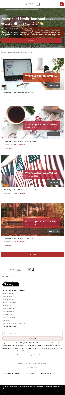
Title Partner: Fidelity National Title (13, 323)
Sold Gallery (6, 320)
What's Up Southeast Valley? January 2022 (19, 93)
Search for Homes (8, 293)
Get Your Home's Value (9, 302)
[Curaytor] (10, 286)
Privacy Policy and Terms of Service (16, 351)
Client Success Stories (9, 299)
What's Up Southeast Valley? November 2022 (20, 190)
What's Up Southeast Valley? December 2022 (20, 141)
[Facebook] (3, 276)
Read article (8, 100)
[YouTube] (7, 276)
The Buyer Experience (9, 308)
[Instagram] (10, 276)
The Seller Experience (9, 311)
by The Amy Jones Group (10, 28)
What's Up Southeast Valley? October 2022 (19, 238)
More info (19, 388)
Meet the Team (7, 296)
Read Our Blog (6, 305)
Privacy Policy (32, 367)
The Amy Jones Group (19, 96)
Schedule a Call (7, 314)
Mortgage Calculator (8, 317)
